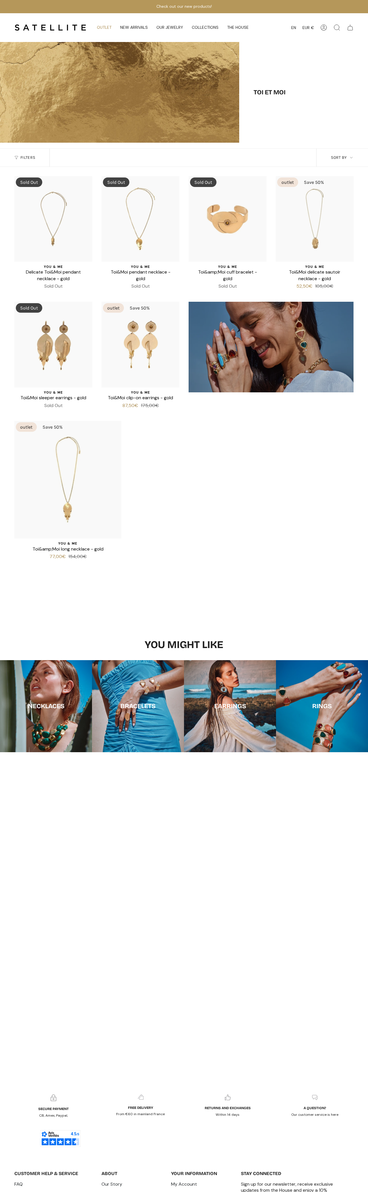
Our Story (111, 1184)
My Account (184, 1184)
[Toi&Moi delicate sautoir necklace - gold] (315, 219)
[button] (134, 28)
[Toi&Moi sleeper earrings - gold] (53, 344)
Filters (27, 157)
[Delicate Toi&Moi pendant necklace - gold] (53, 219)
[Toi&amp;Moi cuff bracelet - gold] (228, 219)
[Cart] (350, 28)
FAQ (18, 1184)
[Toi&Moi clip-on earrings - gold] (140, 344)
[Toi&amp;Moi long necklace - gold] (67, 479)
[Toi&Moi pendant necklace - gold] (140, 219)
